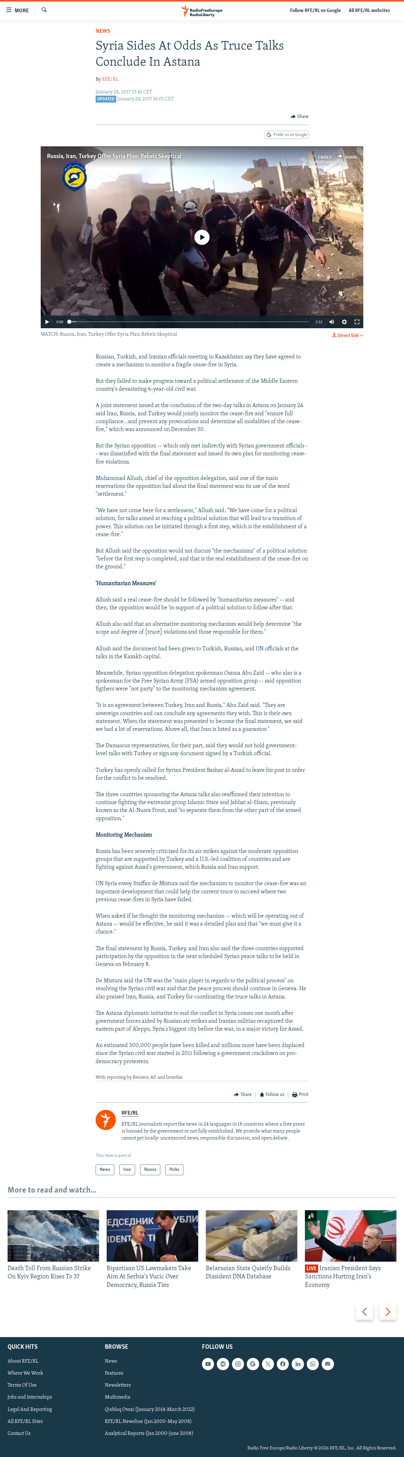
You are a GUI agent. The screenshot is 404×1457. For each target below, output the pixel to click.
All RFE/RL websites (369, 10)
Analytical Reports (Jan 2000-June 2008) (149, 1433)
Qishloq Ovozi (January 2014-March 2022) (150, 1409)
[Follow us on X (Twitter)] (268, 1364)
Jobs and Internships (30, 1397)
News (103, 31)
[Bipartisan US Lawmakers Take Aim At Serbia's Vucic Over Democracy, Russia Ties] (152, 1236)
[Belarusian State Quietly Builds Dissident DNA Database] (251, 1236)
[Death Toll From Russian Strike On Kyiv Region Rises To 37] (53, 1236)
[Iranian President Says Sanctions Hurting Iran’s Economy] (350, 1236)
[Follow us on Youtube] (208, 1364)
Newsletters (118, 1385)
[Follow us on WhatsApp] (313, 1364)
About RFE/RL (23, 1361)
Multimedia (117, 1397)
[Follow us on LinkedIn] (298, 1364)
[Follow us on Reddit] (223, 1364)
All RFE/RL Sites (25, 1421)
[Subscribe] (328, 1364)
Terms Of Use (22, 1385)
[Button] (299, 117)
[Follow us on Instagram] (238, 1364)
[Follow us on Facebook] (283, 1364)
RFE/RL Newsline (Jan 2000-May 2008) (148, 1421)
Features (114, 1373)
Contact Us (19, 1433)
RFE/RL (110, 79)
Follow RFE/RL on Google (315, 10)
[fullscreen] (357, 322)
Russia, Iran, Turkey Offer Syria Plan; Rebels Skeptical (114, 156)
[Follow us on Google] (253, 1364)
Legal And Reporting (30, 1409)
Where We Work (25, 1373)
